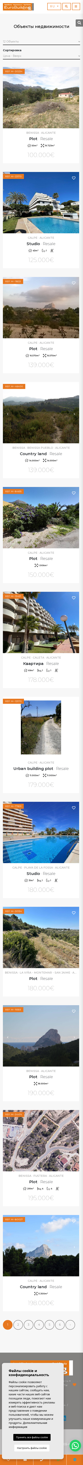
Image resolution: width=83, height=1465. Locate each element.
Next (74, 97)
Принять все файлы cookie (32, 1437)
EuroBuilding (18, 7)
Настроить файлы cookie (32, 1448)
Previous (8, 97)
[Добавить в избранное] (74, 73)
